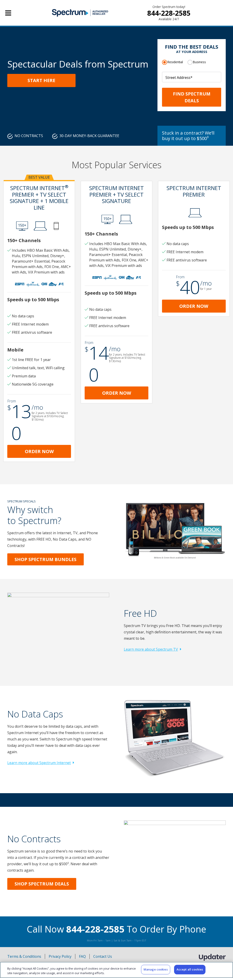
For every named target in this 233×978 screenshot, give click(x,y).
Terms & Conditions (24, 956)
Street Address (178, 77)
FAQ (82, 956)
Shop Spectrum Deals (42, 884)
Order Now (39, 451)
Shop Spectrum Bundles (45, 559)
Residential (175, 62)
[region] (116, 970)
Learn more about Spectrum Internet (39, 762)
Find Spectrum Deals (191, 97)
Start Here (41, 80)
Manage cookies (156, 969)
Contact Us (102, 956)
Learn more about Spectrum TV (151, 649)
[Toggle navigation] (8, 13)
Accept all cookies (190, 969)
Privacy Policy (60, 956)
